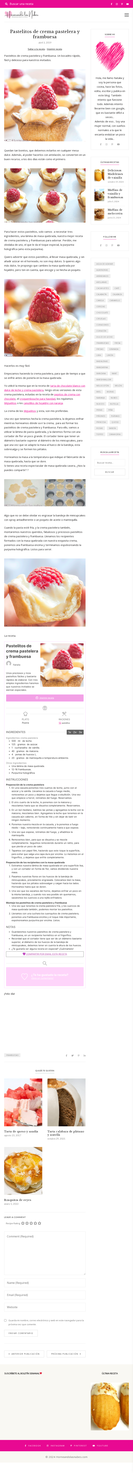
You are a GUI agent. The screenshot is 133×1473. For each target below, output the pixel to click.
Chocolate (102, 312)
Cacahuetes (102, 288)
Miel (98, 392)
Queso (115, 422)
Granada (113, 349)
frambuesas (12, 1055)
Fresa (117, 343)
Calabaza (117, 294)
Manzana (101, 373)
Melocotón (102, 385)
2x (75, 732)
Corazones (102, 325)
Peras (99, 410)
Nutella (114, 404)
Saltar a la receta (36, 49)
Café (117, 288)
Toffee (99, 434)
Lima (98, 355)
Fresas (99, 349)
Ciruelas (100, 318)
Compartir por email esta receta (46, 954)
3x (80, 732)
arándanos (102, 276)
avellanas (101, 282)
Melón (118, 385)
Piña (110, 410)
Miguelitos (10, 403)
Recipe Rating (13, 1223)
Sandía (112, 428)
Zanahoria (115, 434)
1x (69, 732)
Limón (110, 355)
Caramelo (115, 300)
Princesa (101, 422)
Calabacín (101, 294)
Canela (100, 300)
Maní (114, 373)
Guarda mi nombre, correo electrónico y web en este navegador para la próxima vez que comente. (46, 1322)
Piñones (100, 416)
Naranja (100, 398)
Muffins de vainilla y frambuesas (115, 193)
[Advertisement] (45, 1023)
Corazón (101, 331)
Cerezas (100, 306)
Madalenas (102, 361)
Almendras (102, 270)
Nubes (114, 398)
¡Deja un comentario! (42, 978)
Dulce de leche (104, 337)
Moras (110, 392)
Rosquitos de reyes (17, 1200)
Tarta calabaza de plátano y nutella (65, 1133)
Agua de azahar (104, 264)
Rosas (99, 428)
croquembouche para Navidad (37, 398)
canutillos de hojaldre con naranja (43, 403)
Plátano (115, 416)
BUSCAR (109, 472)
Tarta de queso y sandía (21, 1131)
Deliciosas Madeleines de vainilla (115, 174)
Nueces (100, 404)
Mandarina (102, 367)
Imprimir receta (54, 49)
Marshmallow (103, 379)
